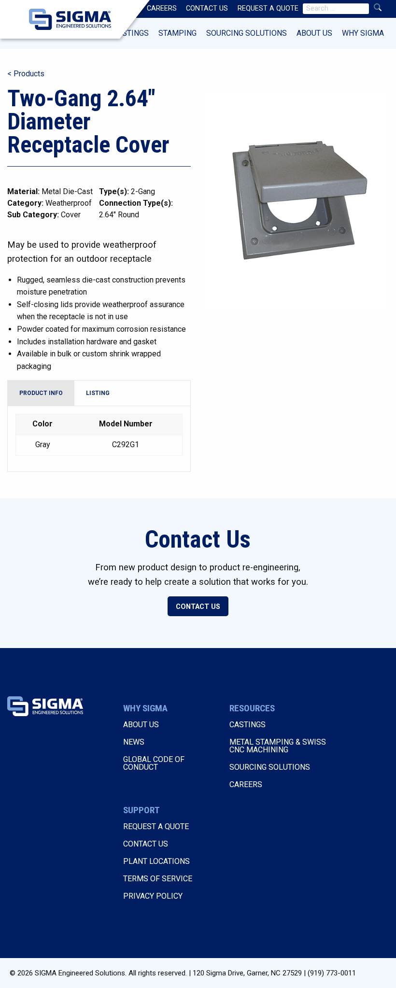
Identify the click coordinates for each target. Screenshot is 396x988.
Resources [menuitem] (118, 8)
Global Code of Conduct (153, 763)
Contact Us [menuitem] (207, 8)
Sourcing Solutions (246, 33)
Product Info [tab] (41, 393)
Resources (252, 708)
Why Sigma (363, 33)
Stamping (177, 33)
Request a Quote (156, 826)
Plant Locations (156, 861)
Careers (245, 784)
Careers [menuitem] (162, 8)
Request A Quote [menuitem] (268, 8)
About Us (314, 33)
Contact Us (198, 607)
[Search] (378, 7)
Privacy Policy (153, 896)
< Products (25, 73)
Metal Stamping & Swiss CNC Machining (277, 745)
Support (141, 810)
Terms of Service (157, 878)
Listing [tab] (98, 393)
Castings (131, 33)
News (133, 742)
